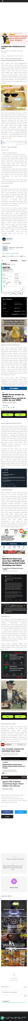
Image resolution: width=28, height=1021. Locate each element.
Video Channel (17, 1017)
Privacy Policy (13, 1018)
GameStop (4, 806)
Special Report (19, 50)
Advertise (7, 1018)
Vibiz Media (24, 1017)
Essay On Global (13, 50)
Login (25, 986)
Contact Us (20, 1018)
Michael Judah (5, 51)
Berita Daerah (10, 1017)
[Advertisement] (14, 17)
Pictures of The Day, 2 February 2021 (15, 858)
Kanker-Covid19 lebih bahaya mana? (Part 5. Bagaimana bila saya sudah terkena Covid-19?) (13, 866)
